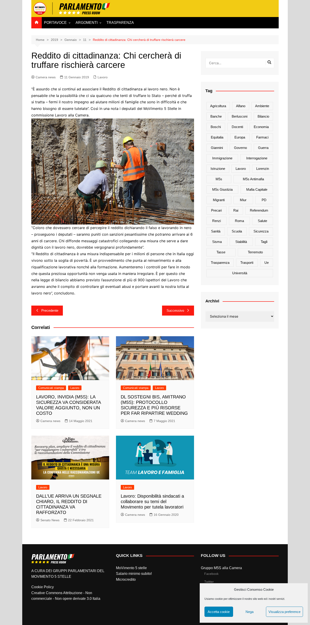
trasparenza (220, 262)
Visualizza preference (284, 612)
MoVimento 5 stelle (131, 568)
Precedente (49, 310)
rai (235, 210)
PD (264, 200)
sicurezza (260, 231)
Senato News (49, 520)
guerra (263, 148)
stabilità (241, 242)
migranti (219, 200)
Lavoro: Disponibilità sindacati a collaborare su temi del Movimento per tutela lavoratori (152, 501)
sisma (217, 242)
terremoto (255, 252)
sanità (215, 231)
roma (239, 221)
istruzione (218, 168)
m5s (219, 179)
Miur (243, 200)
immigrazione (222, 158)
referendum (259, 210)
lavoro (241, 168)
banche (216, 116)
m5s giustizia (222, 189)
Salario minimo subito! (134, 574)
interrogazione (256, 158)
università (239, 273)
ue (266, 262)
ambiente (262, 106)
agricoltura (218, 106)
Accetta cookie (219, 612)
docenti (237, 127)
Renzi (216, 221)
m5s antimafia (253, 179)
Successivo (175, 310)
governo (240, 148)
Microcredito (126, 579)
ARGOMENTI (87, 23)
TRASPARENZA (120, 23)
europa (239, 137)
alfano (240, 106)
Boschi (216, 127)
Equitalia (217, 137)
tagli (264, 242)
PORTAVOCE (55, 23)
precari (216, 210)
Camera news (46, 77)
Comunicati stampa (51, 388)
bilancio (263, 116)
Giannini (217, 148)
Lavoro (103, 77)
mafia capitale (256, 189)
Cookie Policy (42, 587)
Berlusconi (239, 116)
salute (262, 221)
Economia (261, 127)
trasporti (246, 262)
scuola (237, 231)
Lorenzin (262, 168)
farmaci (262, 137)
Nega (249, 612)
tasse (221, 252)
